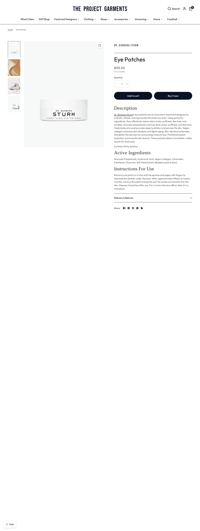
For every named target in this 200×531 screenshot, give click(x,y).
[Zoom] (99, 45)
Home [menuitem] (156, 19)
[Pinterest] (133, 208)
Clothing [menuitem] (88, 19)
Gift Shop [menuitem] (44, 19)
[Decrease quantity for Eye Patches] (116, 83)
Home (10, 29)
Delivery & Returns (123, 197)
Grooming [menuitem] (140, 19)
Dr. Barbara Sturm (126, 45)
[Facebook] (124, 208)
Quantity (118, 77)
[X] (128, 208)
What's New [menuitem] (27, 19)
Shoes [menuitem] (103, 19)
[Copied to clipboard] (142, 208)
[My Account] (184, 9)
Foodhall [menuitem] (172, 19)
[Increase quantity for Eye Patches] (127, 83)
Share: (117, 208)
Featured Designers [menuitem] (65, 19)
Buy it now (173, 95)
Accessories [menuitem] (121, 19)
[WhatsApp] (137, 208)
